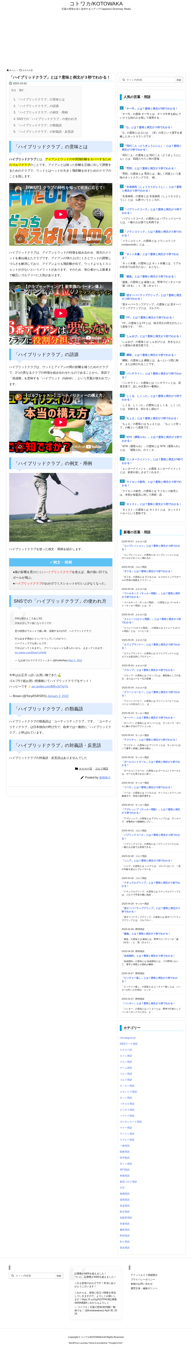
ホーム (12, 70)
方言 (122, 1187)
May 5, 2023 (75, 660)
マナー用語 (126, 1127)
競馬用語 (125, 1199)
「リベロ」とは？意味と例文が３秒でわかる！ (147, 787)
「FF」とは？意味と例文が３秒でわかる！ (149, 317)
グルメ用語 (126, 1061)
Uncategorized (127, 1037)
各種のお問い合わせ (142, 1283)
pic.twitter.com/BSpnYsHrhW (30, 652)
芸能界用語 (126, 1217)
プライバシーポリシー (143, 1279)
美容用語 (125, 1205)
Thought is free (115, 1343)
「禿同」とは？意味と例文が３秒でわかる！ (150, 168)
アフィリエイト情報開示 (144, 1275)
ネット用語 (126, 1097)
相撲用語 (125, 1193)
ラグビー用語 (127, 1139)
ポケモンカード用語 (131, 1121)
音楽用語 (125, 1247)
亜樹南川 (104, 777)
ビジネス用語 (127, 1109)
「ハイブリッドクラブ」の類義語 (38, 125)
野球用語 (125, 1235)
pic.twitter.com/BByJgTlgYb (50, 686)
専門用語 (125, 1169)
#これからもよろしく (97, 1302)
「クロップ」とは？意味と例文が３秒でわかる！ (148, 670)
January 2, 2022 (58, 696)
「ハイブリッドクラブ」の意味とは (39, 99)
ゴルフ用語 (101, 768)
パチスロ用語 (127, 1103)
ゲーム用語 (126, 1067)
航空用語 (125, 1211)
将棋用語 (125, 1175)
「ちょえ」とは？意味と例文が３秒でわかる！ (151, 418)
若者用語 (125, 1223)
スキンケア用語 (128, 1091)
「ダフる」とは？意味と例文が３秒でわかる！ (147, 571)
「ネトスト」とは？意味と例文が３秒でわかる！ (153, 504)
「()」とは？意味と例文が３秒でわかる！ (148, 127)
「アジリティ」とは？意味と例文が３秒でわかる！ (150, 739)
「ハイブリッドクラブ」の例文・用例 (41, 112)
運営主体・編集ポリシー (144, 1288)
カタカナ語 (27, 70)
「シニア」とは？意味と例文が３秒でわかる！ (147, 860)
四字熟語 (125, 1157)
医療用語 (125, 1151)
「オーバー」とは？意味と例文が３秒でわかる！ (148, 717)
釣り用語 (125, 1241)
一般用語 (125, 1145)
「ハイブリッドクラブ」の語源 (36, 106)
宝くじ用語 (126, 1163)
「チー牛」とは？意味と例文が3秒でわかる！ (151, 108)
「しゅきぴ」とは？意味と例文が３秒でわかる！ (153, 336)
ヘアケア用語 (127, 1115)
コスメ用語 (126, 1073)
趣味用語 (125, 1229)
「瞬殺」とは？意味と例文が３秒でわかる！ (150, 354)
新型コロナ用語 (128, 1181)
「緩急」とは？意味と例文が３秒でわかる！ (150, 276)
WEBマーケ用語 (129, 1043)
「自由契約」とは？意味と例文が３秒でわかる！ (148, 955)
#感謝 (83, 1302)
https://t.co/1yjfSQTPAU (95, 1299)
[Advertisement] (96, 39)
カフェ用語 (126, 1055)
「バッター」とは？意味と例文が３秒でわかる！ (148, 1003)
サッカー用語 (127, 1085)
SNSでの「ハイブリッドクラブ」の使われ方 (45, 118)
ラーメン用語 (127, 1133)
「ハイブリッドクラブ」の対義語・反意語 (44, 131)
